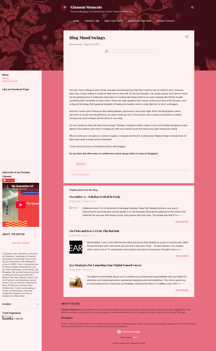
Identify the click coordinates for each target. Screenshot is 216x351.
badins (135, 337)
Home (76, 21)
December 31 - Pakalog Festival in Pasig (94, 196)
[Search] (192, 8)
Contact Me (92, 21)
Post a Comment (80, 174)
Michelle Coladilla (21, 243)
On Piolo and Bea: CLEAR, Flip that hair (94, 231)
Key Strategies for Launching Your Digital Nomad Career (105, 265)
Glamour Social (10, 81)
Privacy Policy (165, 21)
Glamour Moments (86, 7)
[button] (186, 37)
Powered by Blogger (131, 331)
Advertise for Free (139, 21)
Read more (182, 222)
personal (81, 163)
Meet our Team (114, 21)
